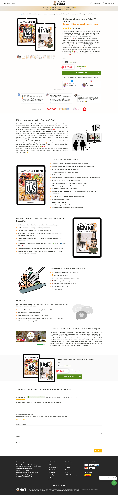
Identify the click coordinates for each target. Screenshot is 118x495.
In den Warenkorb (82, 72)
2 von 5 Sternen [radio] (20, 419)
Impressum (68, 465)
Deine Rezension (21, 424)
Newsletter (51, 472)
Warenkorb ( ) (109, 3)
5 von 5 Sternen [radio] (27, 419)
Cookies (67, 467)
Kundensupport (53, 467)
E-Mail (18, 442)
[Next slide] (54, 58)
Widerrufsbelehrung (71, 475)
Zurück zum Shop (9, 3)
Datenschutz (69, 470)
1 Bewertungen (76, 28)
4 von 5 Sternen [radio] (24, 419)
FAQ (31, 476)
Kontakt (50, 480)
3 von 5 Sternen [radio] (22, 419)
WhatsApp (35, 472)
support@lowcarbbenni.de (24, 468)
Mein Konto (96, 3)
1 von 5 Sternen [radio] (17, 419)
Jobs (49, 477)
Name (18, 436)
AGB (66, 472)
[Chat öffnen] (114, 483)
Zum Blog (51, 475)
